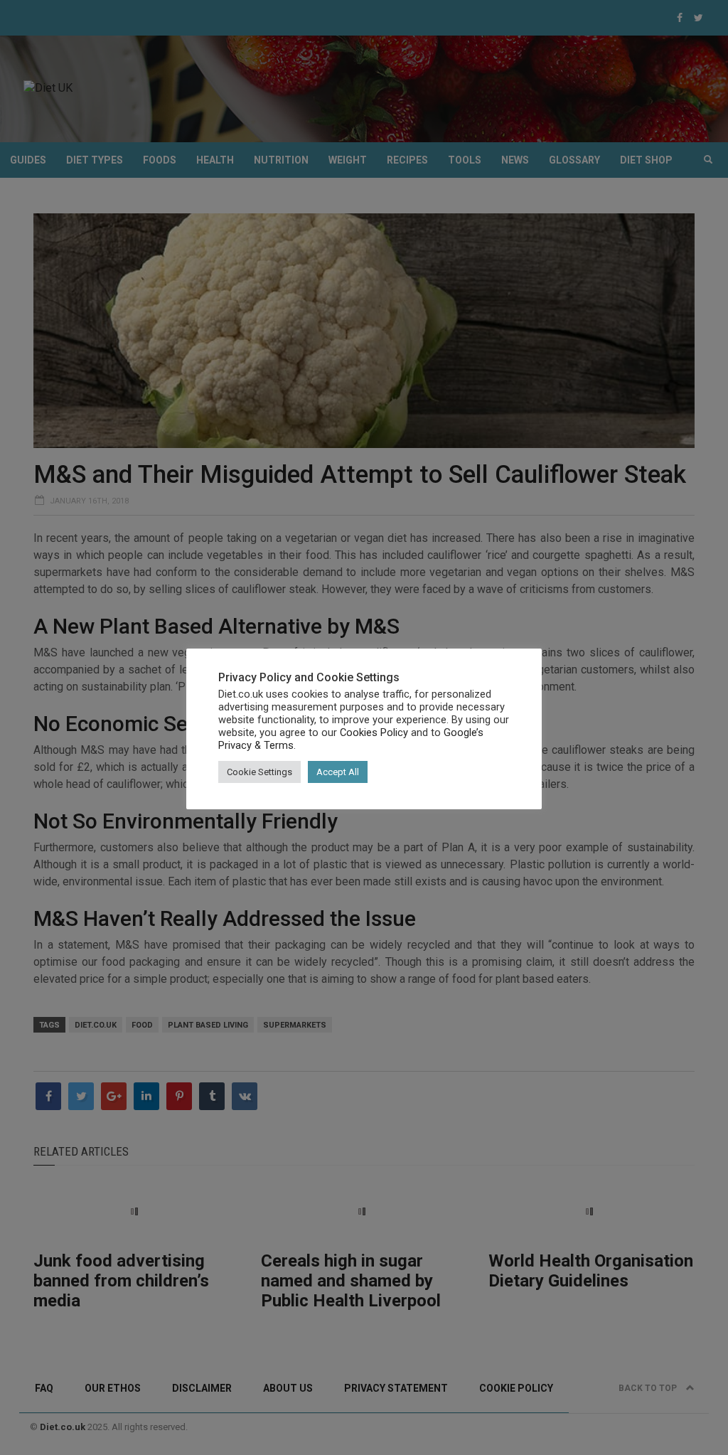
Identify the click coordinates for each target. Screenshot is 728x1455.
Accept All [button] (337, 772)
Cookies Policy (374, 732)
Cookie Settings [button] (259, 772)
